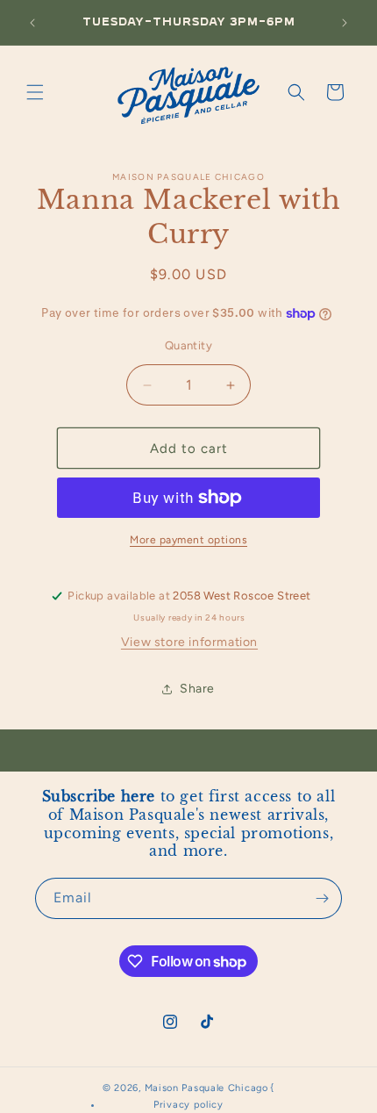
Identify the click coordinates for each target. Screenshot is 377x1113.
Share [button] (197, 688)
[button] (35, 92)
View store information (189, 642)
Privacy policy (188, 1104)
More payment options (188, 540)
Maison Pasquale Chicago (206, 1088)
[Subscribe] (321, 898)
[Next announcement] (344, 23)
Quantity (188, 345)
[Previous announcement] (32, 23)
